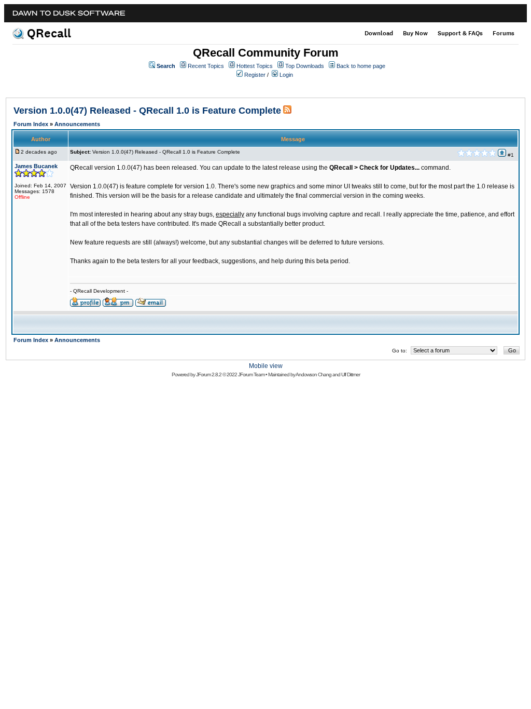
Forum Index (30, 124)
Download (379, 33)
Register (255, 75)
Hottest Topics (254, 66)
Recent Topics (206, 66)
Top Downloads (304, 66)
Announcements (77, 124)
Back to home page (361, 66)
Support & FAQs (460, 33)
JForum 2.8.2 (208, 374)
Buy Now (415, 33)
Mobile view (266, 366)
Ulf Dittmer (350, 374)
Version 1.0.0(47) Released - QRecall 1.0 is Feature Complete (147, 110)
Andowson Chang (313, 374)
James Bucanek (36, 166)
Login (286, 75)
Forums (503, 33)
